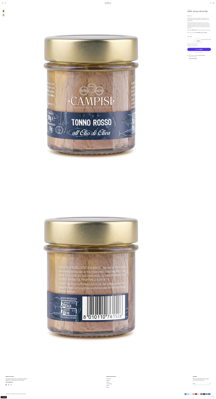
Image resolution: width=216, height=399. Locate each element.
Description (189, 15)
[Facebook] (6, 384)
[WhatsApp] (11, 384)
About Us (108, 380)
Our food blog (109, 383)
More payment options (199, 52)
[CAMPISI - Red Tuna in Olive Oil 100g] (3, 11)
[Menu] (2, 3)
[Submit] (209, 383)
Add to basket (198, 41)
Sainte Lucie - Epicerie (11, 393)
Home (107, 387)
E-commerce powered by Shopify (20, 393)
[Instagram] (8, 384)
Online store (108, 378)
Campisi (188, 9)
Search (107, 385)
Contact (107, 382)
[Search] (5, 3)
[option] (3, 11)
